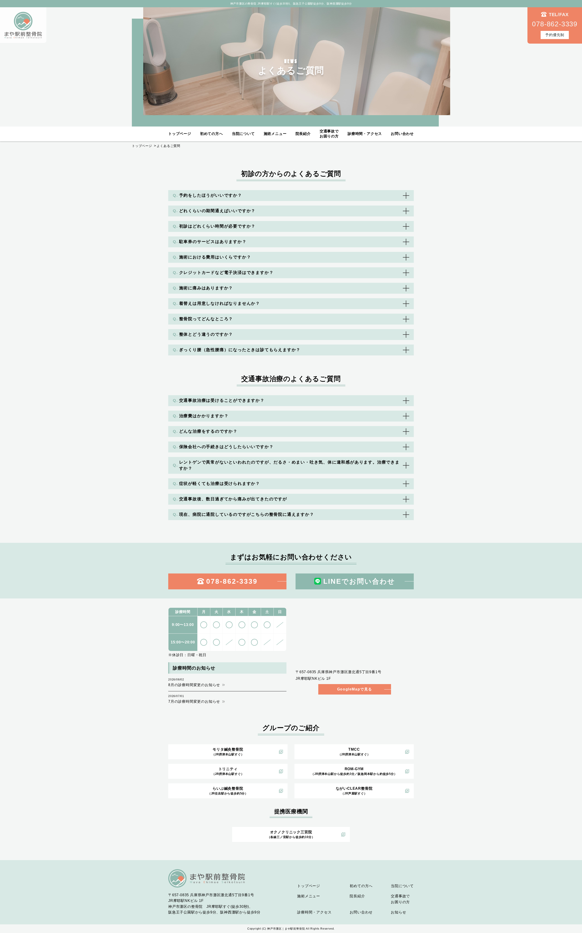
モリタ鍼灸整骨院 (228, 751)
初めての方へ (211, 134)
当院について (243, 134)
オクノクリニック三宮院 (291, 834)
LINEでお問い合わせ (359, 581)
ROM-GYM (354, 771)
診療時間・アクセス (365, 134)
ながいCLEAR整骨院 (354, 791)
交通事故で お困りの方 (329, 133)
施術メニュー (275, 134)
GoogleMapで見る (354, 689)
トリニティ (228, 771)
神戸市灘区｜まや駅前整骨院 (286, 928)
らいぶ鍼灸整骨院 (228, 791)
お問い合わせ (402, 134)
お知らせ (398, 912)
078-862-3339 (232, 581)
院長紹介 (303, 134)
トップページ (179, 134)
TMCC (354, 751)
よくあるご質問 (168, 146)
